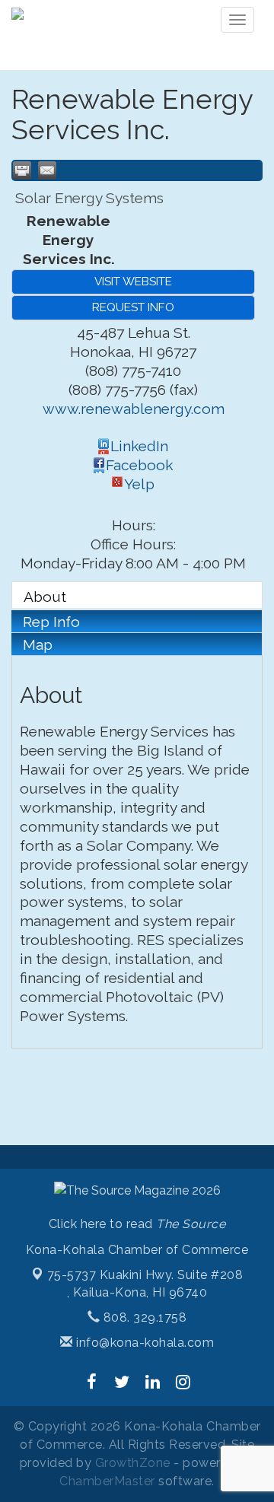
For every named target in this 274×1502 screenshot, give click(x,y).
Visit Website (133, 281)
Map (38, 644)
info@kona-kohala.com (143, 1342)
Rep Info (51, 621)
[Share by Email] (47, 170)
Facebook (140, 465)
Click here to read (137, 1224)
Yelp (139, 484)
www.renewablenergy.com (134, 408)
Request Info (133, 307)
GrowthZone (132, 1463)
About (45, 596)
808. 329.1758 (143, 1317)
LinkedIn (139, 446)
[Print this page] (22, 170)
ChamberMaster (107, 1481)
